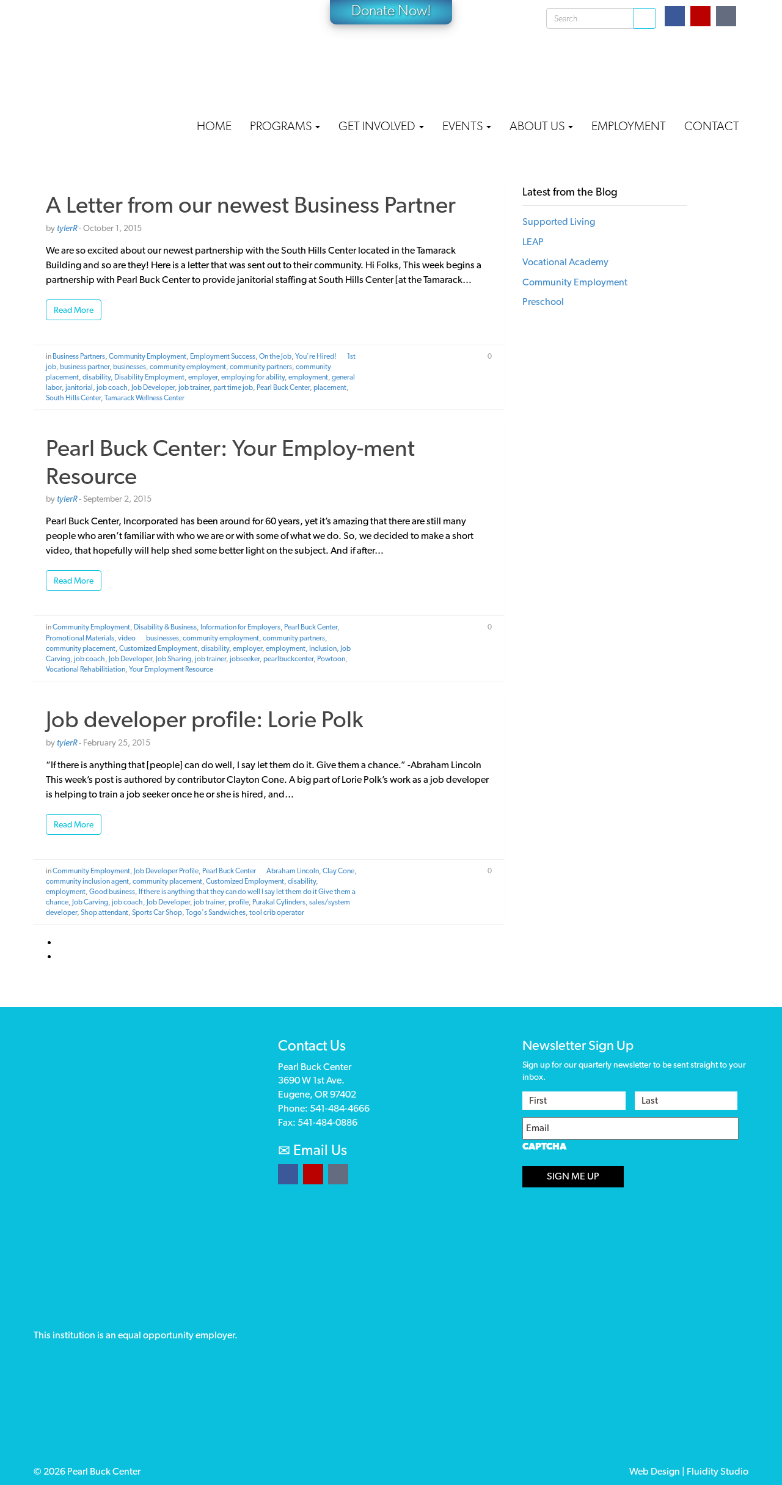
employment (308, 377)
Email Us (318, 1150)
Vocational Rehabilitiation (85, 669)
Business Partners (79, 356)
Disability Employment (149, 377)
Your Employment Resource (171, 669)
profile (238, 902)
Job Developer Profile (166, 871)
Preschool (543, 301)
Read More (73, 310)
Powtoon (331, 658)
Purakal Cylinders (278, 902)
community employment (188, 366)
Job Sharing (173, 658)
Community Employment (147, 356)
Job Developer (153, 387)
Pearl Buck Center (283, 387)
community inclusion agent (87, 881)
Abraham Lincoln (292, 871)
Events (463, 126)
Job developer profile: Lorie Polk (205, 719)
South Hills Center (73, 398)
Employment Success (222, 356)
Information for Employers (240, 627)
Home (214, 126)
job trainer (194, 387)
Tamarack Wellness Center (144, 398)
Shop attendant (104, 912)
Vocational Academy (565, 262)
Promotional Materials (80, 638)
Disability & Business (165, 627)
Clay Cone (338, 871)
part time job (233, 387)
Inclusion (323, 648)
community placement (80, 648)
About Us (538, 126)
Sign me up (573, 1176)
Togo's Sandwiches (216, 912)
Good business (112, 891)
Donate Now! (391, 10)
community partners (261, 366)
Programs (282, 126)
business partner (84, 366)
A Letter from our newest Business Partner (251, 204)
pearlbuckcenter (288, 658)
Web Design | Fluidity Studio (688, 1471)
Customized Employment (158, 648)
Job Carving (90, 902)
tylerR (67, 228)
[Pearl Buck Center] (125, 56)
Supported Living (558, 221)
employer (202, 377)
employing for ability (253, 377)
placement (329, 387)
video (127, 638)
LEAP (533, 242)
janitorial (79, 387)
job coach (112, 387)
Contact (711, 126)
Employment (628, 126)
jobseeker (245, 658)
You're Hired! (316, 356)
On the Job (275, 356)
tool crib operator (276, 912)
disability (96, 377)
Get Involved (378, 126)
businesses (129, 366)
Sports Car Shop (157, 912)
